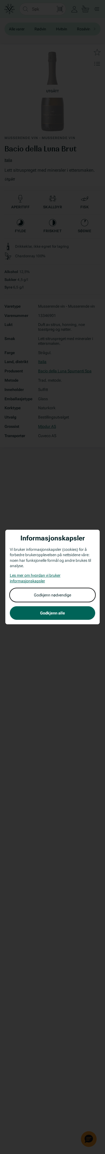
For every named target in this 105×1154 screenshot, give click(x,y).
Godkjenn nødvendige (52, 595)
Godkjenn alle (52, 613)
